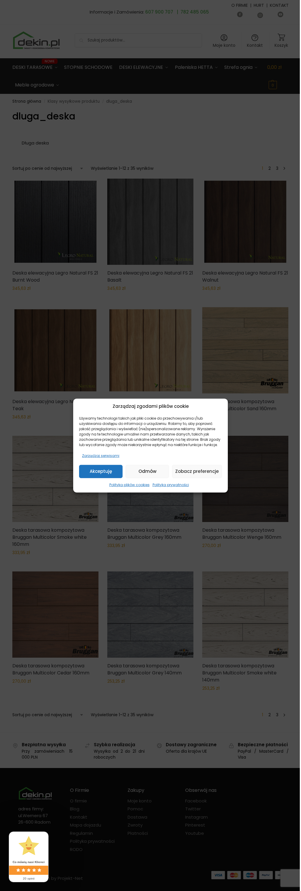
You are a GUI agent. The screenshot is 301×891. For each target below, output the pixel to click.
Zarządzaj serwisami (100, 455)
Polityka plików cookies (129, 484)
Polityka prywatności (171, 484)
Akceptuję (101, 471)
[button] (219, 406)
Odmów (147, 471)
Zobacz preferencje (197, 471)
